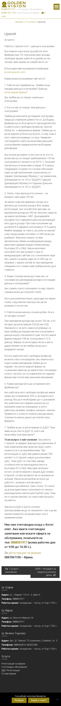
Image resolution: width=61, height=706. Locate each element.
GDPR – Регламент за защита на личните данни (45, 572)
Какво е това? (38, 700)
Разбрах (19, 700)
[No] (57, 699)
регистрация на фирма (24, 553)
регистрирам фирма (15, 92)
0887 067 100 (9, 13)
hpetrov (10, 40)
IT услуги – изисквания (12, 570)
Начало (19, 22)
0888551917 (19, 542)
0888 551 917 (9, 9)
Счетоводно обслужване (14, 667)
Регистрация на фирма (13, 663)
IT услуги (30, 22)
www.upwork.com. (16, 72)
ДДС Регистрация (10, 670)
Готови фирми (8, 673)
